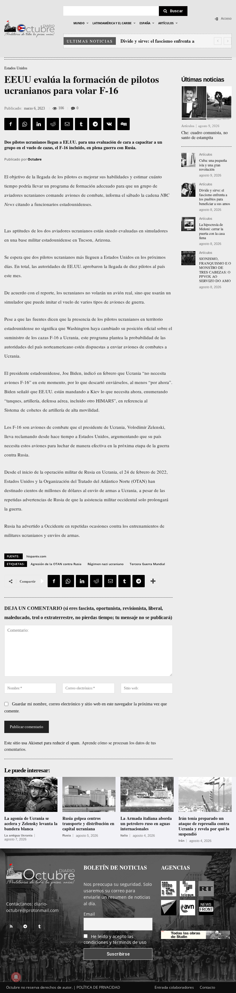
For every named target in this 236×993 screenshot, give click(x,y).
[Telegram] (95, 124)
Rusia (66, 835)
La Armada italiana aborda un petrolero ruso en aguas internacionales (146, 823)
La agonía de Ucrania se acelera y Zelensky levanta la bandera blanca (30, 823)
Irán (181, 840)
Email (89, 914)
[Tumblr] (81, 124)
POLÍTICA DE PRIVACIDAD (98, 987)
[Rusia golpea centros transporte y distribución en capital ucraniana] (89, 794)
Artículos (187, 126)
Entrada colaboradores (174, 987)
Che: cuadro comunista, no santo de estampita (204, 135)
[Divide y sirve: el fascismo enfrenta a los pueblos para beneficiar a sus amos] (188, 190)
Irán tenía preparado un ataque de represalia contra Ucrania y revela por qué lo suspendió (204, 826)
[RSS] (11, 926)
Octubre (35, 159)
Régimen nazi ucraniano (106, 564)
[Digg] (123, 124)
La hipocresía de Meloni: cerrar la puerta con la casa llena (212, 231)
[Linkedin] (39, 124)
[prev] (218, 41)
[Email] (67, 124)
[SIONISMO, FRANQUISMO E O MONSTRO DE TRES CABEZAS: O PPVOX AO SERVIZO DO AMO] (188, 258)
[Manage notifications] (16, 977)
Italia (124, 835)
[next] (227, 41)
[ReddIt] (53, 124)
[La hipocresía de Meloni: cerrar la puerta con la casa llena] (188, 224)
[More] (153, 581)
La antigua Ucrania (18, 835)
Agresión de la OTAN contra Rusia (56, 564)
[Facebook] (10, 124)
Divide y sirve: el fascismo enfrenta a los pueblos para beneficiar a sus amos (214, 197)
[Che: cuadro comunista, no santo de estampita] (206, 102)
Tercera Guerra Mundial (147, 564)
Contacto (207, 987)
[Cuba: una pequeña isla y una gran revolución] (188, 160)
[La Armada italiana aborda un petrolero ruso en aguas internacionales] (147, 794)
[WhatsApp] (24, 124)
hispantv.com (36, 556)
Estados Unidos (15, 68)
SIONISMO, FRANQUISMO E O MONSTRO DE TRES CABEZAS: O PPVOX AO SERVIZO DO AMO (215, 269)
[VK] (109, 124)
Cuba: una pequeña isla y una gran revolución (213, 165)
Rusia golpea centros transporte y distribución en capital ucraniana (88, 823)
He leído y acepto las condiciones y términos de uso (115, 939)
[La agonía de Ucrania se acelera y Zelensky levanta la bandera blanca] (30, 794)
